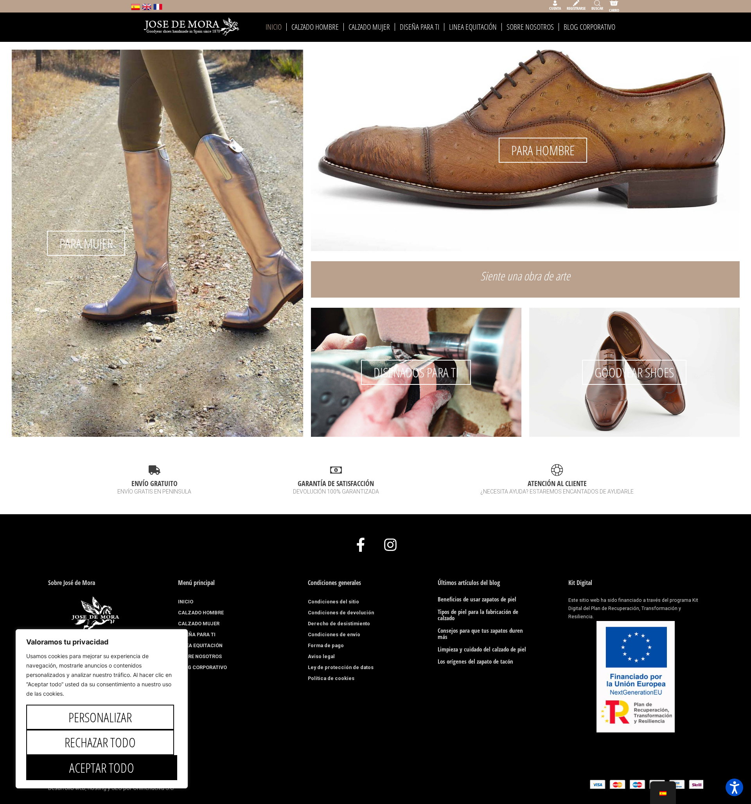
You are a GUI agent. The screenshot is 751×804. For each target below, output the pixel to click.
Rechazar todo (100, 742)
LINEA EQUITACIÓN (473, 27)
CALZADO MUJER (369, 27)
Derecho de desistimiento (339, 623)
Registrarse (576, 8)
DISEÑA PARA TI (419, 27)
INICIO (274, 27)
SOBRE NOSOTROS (530, 27)
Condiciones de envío (334, 634)
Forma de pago (326, 645)
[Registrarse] (576, 3)
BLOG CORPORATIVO (589, 27)
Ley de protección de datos (341, 667)
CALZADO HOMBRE (315, 27)
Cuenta (555, 8)
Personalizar (100, 717)
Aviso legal (321, 656)
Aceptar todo (101, 768)
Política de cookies (331, 678)
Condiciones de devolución (341, 613)
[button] (43, 237)
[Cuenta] (555, 3)
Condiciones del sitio (333, 602)
